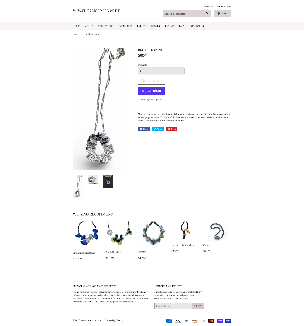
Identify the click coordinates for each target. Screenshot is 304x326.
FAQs (181, 26)
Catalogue (125, 26)
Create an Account (223, 6)
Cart (225, 13)
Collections (105, 26)
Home (76, 26)
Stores (155, 26)
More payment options (151, 99)
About (89, 26)
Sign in (207, 6)
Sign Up (198, 306)
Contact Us (197, 26)
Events (141, 26)
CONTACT (94, 302)
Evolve (169, 26)
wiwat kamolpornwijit (96, 11)
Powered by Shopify (114, 320)
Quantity (142, 65)
